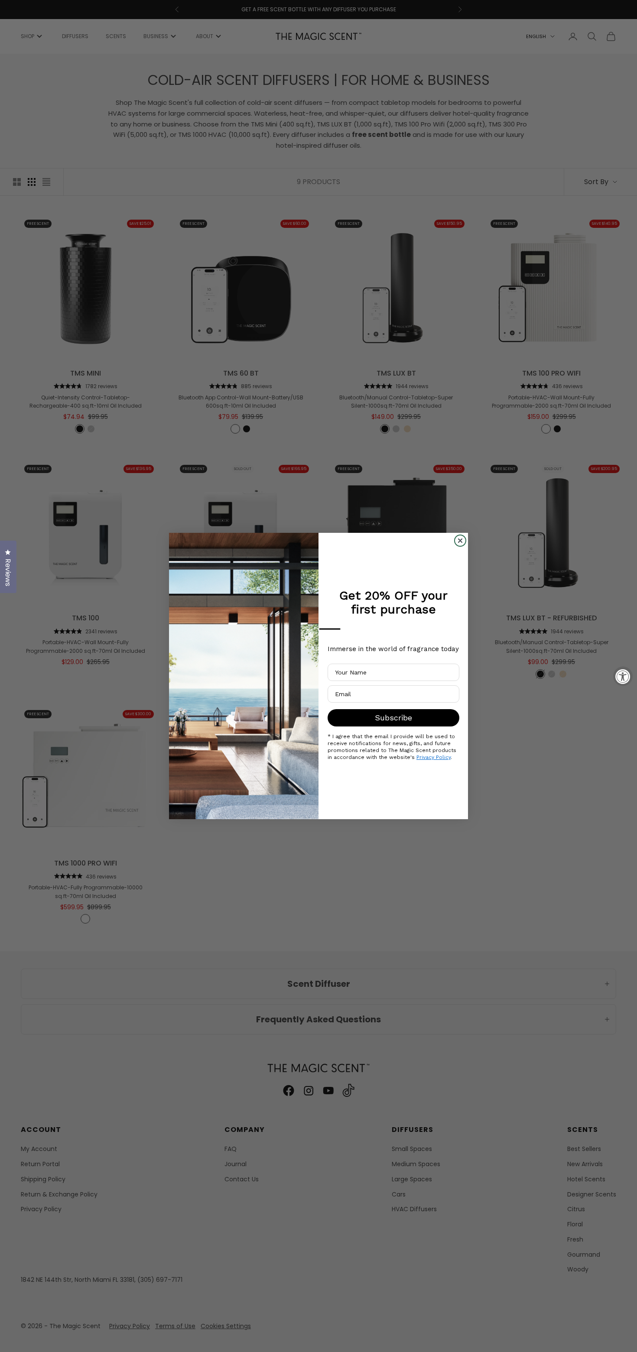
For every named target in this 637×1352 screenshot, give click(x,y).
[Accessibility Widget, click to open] (623, 676)
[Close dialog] (460, 540)
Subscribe (393, 717)
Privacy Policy (433, 757)
